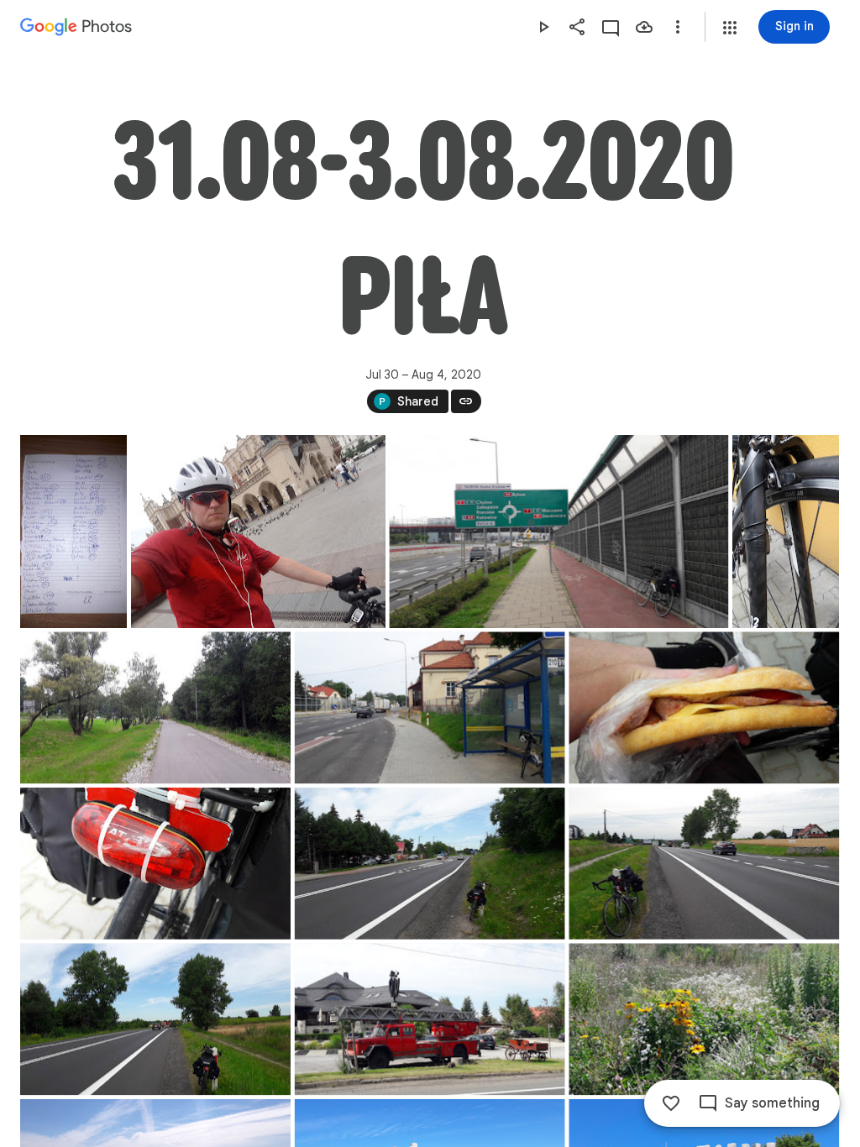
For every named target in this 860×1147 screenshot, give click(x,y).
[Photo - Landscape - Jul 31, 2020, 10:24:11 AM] (704, 864)
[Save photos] (644, 27)
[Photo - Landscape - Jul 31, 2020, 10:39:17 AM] (430, 1019)
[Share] (577, 27)
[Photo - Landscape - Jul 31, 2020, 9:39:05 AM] (155, 864)
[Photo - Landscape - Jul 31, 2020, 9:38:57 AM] (704, 707)
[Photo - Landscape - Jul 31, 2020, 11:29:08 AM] (704, 1019)
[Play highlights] (543, 27)
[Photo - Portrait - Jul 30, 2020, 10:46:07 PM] (73, 531)
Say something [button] (772, 1103)
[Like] (671, 1103)
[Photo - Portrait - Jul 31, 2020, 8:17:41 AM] (785, 531)
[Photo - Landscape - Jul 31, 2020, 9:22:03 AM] (155, 707)
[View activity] (610, 27)
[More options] (678, 27)
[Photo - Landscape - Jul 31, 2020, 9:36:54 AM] (430, 707)
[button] (730, 28)
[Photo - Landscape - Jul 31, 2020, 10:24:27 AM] (155, 1019)
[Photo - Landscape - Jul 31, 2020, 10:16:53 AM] (430, 864)
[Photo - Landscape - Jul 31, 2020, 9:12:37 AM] (558, 531)
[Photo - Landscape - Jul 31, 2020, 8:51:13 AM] (258, 531)
